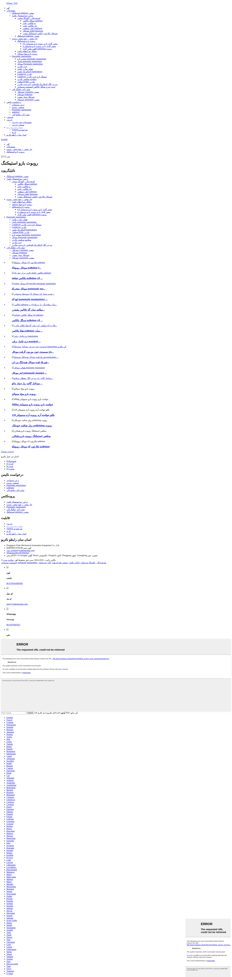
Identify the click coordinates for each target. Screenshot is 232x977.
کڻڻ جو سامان (44, 562)
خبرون (9, 120)
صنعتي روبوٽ (18, 107)
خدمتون (9, 117)
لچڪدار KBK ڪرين (26, 82)
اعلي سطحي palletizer (32, 28)
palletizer (15, 112)
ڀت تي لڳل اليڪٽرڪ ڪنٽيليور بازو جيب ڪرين (37, 84)
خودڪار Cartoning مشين (28, 92)
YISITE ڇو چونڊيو (20, 130)
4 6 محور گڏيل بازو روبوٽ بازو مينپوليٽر (40, 44)
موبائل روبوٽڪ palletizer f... (26, 267)
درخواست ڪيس (13, 102)
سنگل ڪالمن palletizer (33, 21)
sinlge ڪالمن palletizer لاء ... (27, 278)
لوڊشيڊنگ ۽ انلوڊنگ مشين (28, 18)
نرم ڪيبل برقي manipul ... (26, 341)
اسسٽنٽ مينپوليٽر (9, 562)
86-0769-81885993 (14, 583)
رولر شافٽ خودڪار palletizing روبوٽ (32, 425)
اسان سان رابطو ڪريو (16, 135)
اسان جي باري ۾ (14, 127)
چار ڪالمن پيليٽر (30, 26)
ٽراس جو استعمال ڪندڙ (22, 15)
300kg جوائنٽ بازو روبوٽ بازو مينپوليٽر (32, 404)
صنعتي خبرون (18, 125)
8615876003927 (17, 553)
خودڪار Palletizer (24, 94)
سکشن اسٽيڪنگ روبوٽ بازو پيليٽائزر (31, 436)
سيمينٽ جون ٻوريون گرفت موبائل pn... (33, 351)
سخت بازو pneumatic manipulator (31, 59)
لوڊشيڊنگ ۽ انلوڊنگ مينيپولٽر (93, 562)
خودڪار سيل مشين (26, 97)
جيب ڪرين (22, 66)
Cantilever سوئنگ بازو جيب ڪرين (32, 77)
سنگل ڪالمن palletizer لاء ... (27, 320)
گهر (8, 8)
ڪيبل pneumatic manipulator (29, 61)
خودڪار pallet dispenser (33, 31)
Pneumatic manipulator (21, 56)
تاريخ (14, 132)
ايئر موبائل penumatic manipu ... (29, 373)
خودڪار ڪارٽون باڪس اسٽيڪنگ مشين (40, 33)
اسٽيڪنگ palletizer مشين (23, 13)
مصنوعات (10, 10)
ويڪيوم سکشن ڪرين (27, 79)
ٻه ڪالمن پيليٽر (29, 23)
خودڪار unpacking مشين (28, 99)
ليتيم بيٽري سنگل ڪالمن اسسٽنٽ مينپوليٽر (36, 87)
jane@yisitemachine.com (20, 550)
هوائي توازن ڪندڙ (25, 69)
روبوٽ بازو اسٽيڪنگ (26, 41)
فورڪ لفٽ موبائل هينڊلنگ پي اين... (30, 362)
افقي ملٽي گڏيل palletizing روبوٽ (37, 49)
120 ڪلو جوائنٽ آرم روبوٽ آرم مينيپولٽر (33, 415)
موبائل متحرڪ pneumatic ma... (28, 288)
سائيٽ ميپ (8, 560)
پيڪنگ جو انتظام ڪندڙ (27, 51)
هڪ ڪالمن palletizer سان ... (27, 330)
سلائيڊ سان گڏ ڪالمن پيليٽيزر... (28, 309)
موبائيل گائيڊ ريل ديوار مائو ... (27, 383)
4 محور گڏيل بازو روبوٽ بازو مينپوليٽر (39, 46)
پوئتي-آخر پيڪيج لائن (21, 115)
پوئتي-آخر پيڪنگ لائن (21, 89)
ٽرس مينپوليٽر (18, 105)
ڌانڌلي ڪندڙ (74, 562)
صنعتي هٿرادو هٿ (60, 562)
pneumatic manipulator (27, 562)
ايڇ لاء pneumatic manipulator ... (30, 299)
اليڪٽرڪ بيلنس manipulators (29, 71)
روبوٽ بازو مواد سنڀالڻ (27, 54)
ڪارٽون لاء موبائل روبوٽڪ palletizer (31, 446)
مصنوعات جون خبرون (22, 122)
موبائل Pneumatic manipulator (30, 64)
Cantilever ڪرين (24, 74)
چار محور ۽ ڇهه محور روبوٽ (25, 38)
